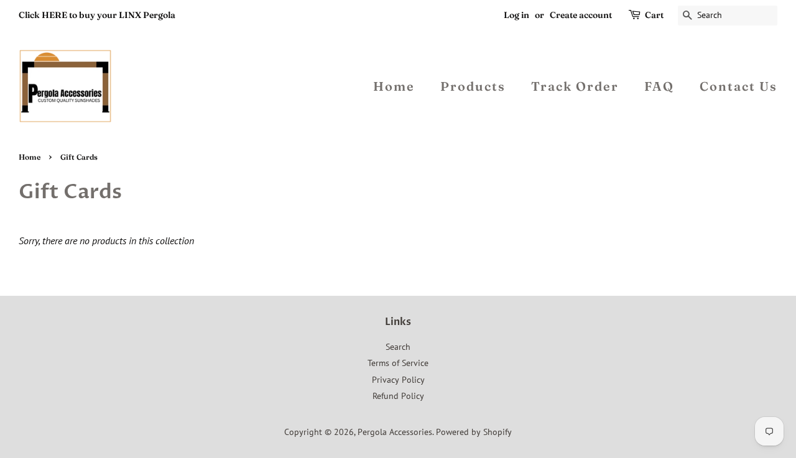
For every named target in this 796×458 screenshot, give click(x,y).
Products (473, 86)
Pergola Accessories (395, 431)
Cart (654, 15)
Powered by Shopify (474, 431)
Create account (581, 15)
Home (394, 86)
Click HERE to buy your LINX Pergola (97, 15)
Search (398, 346)
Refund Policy (398, 395)
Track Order (575, 86)
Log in (516, 15)
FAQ (659, 86)
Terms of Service (398, 363)
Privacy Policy (398, 379)
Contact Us (738, 86)
